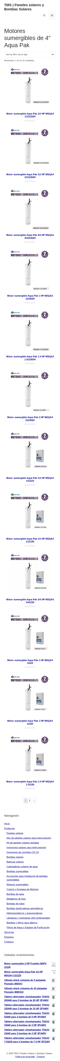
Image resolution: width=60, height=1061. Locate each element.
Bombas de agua (15, 894)
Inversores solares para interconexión (26, 847)
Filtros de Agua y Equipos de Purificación (28, 927)
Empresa (9, 937)
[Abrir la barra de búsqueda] (44, 15)
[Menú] (52, 15)
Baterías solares (15, 862)
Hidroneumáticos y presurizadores (24, 913)
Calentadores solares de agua (22, 866)
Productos (9, 828)
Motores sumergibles (17, 884)
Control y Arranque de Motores (23, 889)
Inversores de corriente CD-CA (23, 852)
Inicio (7, 823)
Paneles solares (15, 833)
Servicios (9, 932)
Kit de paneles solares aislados (23, 842)
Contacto (9, 941)
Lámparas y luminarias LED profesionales (28, 918)
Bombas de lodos (16, 903)
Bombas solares (15, 857)
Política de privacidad (25, 1056)
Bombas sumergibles (17, 871)
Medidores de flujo (16, 899)
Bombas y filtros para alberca (22, 922)
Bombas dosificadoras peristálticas (25, 908)
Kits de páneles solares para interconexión (29, 838)
